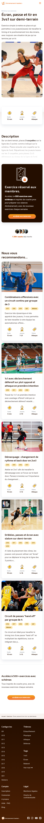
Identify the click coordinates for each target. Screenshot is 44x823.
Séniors (5, 780)
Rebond (27, 764)
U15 (3, 756)
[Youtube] (37, 818)
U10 (3, 735)
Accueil (4, 716)
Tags (26, 751)
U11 (3, 739)
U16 (3, 760)
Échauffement (29, 731)
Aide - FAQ (6, 803)
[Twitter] (40, 818)
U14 (3, 752)
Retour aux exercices (9, 11)
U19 (3, 772)
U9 (3, 731)
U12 (3, 744)
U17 (3, 764)
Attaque (27, 739)
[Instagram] (33, 818)
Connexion (6, 795)
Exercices (9, 716)
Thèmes (27, 727)
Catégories (7, 727)
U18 (3, 768)
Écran (26, 760)
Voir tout (27, 768)
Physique (27, 735)
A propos (5, 799)
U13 (3, 748)
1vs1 (25, 756)
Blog (3, 807)
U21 (3, 776)
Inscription (6, 791)
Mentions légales (30, 791)
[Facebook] (29, 818)
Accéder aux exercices (22, 216)
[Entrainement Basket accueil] (12, 3)
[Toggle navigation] (40, 3)
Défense (27, 744)
